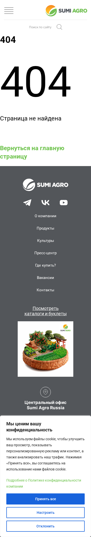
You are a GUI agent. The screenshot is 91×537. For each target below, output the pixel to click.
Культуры (45, 240)
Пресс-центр (45, 253)
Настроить (46, 513)
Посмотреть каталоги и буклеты (46, 311)
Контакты (45, 290)
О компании (45, 216)
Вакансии (45, 277)
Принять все (45, 499)
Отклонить (45, 526)
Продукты (45, 228)
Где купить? (45, 265)
